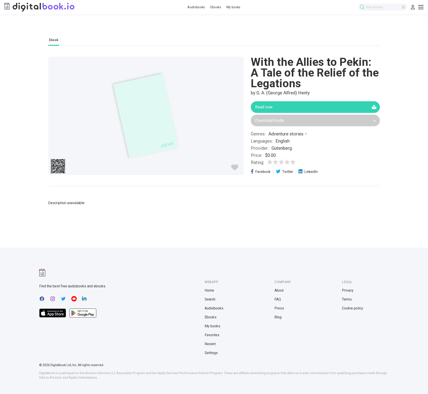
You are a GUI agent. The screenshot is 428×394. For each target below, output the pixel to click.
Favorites (212, 335)
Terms (347, 299)
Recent (210, 344)
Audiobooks (196, 7)
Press (279, 308)
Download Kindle (269, 120)
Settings (211, 353)
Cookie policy (352, 308)
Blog (278, 317)
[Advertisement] (214, 28)
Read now (264, 107)
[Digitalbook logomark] (42, 272)
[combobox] (382, 7)
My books (233, 7)
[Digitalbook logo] (39, 7)
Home (209, 290)
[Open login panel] (413, 7)
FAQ (277, 299)
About (279, 290)
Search (210, 299)
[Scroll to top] (416, 382)
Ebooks (215, 7)
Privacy (348, 290)
